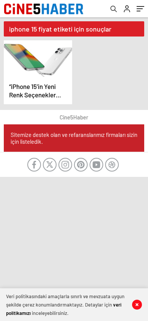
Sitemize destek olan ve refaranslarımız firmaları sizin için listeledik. (74, 138)
